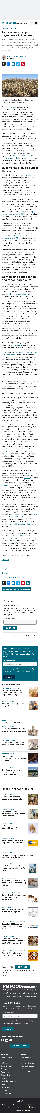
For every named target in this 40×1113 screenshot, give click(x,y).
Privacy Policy (23, 1107)
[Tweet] (18, 64)
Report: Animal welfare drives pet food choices (12, 954)
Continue (10, 628)
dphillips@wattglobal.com (13, 577)
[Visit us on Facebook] (2, 1040)
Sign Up (9, 677)
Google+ (5, 569)
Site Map (34, 1107)
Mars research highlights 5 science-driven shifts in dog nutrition (14, 882)
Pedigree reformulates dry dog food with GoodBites (13, 841)
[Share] (8, 64)
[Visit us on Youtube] (10, 1040)
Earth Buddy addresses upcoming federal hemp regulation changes (12, 692)
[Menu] (36, 23)
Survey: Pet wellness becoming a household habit (12, 799)
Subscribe (6, 1105)
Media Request (10, 1107)
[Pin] (23, 64)
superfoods (21, 252)
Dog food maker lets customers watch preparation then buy (11, 772)
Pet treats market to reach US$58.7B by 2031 (13, 827)
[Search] (31, 23)
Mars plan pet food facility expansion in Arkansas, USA (14, 730)
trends (12, 107)
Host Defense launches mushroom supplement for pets (13, 868)
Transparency (29, 175)
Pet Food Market (9, 28)
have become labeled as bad (18, 294)
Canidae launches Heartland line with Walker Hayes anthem (13, 813)
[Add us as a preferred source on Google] (28, 583)
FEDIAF (27, 478)
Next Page (22, 967)
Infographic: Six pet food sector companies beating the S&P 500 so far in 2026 (13, 940)
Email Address (9, 618)
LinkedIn (5, 560)
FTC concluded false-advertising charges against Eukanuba (14, 758)
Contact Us (34, 1105)
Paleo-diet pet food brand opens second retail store (13, 743)
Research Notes (8, 878)
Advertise (15, 1105)
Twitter (5, 573)
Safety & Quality (8, 907)
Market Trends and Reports (13, 794)
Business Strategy (9, 936)
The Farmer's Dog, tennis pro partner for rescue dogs (14, 705)
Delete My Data (20, 1046)
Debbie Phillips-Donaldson (17, 56)
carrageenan (18, 345)
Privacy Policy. (8, 673)
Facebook (6, 564)
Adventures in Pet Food (11, 892)
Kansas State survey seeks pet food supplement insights (17, 856)
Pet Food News (8, 701)
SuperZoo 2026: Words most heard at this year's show (12, 926)
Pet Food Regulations (11, 688)
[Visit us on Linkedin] (6, 1040)
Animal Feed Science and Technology (21, 524)
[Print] (4, 64)
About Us (24, 1105)
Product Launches (9, 809)
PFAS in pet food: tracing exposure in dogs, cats (12, 910)
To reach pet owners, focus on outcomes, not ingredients (14, 897)
